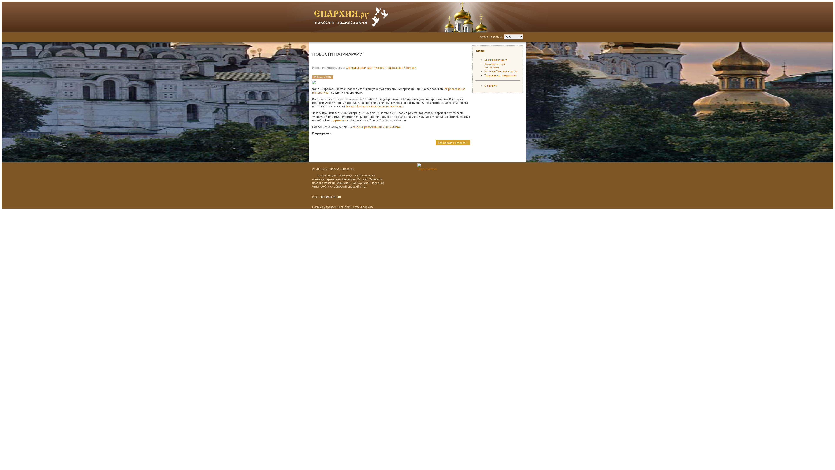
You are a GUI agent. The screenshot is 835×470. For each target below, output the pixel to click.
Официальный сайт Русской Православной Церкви (381, 67)
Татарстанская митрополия (500, 75)
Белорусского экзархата (386, 106)
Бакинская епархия (495, 59)
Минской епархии (358, 106)
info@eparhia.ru (331, 196)
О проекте (490, 85)
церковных (339, 120)
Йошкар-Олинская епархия (500, 71)
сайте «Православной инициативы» (377, 127)
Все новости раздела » (453, 142)
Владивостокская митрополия (494, 65)
